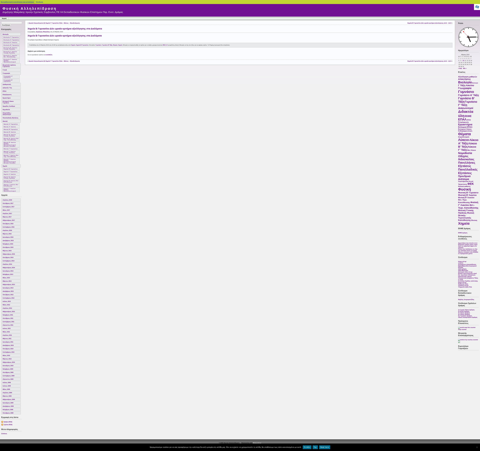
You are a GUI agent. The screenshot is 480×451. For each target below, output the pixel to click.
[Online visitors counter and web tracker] (459, 342)
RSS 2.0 (165, 45)
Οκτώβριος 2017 (8, 203)
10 (463, 60)
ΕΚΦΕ (468, 116)
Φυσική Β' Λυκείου (10, 132)
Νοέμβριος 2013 (8, 274)
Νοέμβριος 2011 (8, 315)
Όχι (315, 447)
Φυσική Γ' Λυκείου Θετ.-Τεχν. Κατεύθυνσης (468, 205)
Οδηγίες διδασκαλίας (466, 158)
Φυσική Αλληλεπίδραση (29, 9)
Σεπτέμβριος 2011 (8, 321)
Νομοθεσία (6, 109)
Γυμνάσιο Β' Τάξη (107, 45)
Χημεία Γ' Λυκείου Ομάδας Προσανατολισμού (10, 190)
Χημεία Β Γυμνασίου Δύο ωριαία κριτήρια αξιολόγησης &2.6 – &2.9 (429, 23)
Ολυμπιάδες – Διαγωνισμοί (7, 113)
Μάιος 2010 (6, 355)
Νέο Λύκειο (471, 150)
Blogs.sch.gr (257, 443)
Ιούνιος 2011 (7, 328)
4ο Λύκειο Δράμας (464, 314)
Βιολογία (5, 34)
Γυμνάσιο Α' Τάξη (468, 95)
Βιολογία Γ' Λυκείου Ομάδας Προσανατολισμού (10, 61)
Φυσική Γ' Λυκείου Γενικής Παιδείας (10, 152)
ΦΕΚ (471, 183)
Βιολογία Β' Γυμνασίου (11, 45)
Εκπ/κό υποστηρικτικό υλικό (467, 273)
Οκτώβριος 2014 (8, 257)
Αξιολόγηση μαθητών (467, 77)
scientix (460, 263)
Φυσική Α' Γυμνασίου (11, 124)
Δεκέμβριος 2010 (8, 345)
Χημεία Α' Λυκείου (10, 174)
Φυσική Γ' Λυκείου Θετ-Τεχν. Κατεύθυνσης (11, 156)
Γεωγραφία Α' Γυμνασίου (8, 77)
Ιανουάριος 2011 (8, 342)
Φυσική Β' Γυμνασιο (468, 192)
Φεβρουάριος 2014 (9, 267)
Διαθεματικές (7, 84)
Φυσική (5, 121)
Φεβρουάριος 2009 (9, 399)
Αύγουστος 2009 (8, 379)
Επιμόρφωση (7, 94)
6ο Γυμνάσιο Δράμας (465, 316)
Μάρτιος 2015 (7, 250)
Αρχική (4, 18)
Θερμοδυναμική (463, 137)
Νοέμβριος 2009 (8, 369)
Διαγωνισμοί (465, 108)
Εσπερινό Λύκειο (465, 129)
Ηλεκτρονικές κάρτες (465, 276)
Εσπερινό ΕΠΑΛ (465, 127)
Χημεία (5, 166)
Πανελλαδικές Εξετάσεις (10, 118)
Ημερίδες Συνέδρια (9, 106)
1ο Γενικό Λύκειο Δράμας (466, 310)
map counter (462, 329)
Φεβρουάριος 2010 (9, 362)
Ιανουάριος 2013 (8, 288)
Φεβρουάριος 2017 (9, 220)
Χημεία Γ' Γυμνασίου (10, 171)
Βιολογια (475, 83)
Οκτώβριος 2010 (8, 348)
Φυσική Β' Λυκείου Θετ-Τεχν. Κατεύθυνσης (11, 139)
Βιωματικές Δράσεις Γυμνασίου (9, 65)
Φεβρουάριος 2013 (9, 284)
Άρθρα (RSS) (8, 422)
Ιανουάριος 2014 (8, 271)
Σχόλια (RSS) (8, 424)
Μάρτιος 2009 (7, 396)
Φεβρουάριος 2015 (9, 254)
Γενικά (5, 70)
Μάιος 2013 (6, 277)
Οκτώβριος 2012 (8, 294)
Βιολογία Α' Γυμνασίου (11, 40)
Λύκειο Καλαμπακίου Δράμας (467, 317)
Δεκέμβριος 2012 (8, 291)
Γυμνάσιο (466, 92)
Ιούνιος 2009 (7, 386)
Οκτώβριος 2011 (8, 318)
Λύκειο (463, 140)
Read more (324, 447)
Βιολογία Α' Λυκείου (10, 42)
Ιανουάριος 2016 (8, 237)
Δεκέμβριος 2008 (8, 406)
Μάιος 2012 (6, 305)
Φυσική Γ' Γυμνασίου (11, 148)
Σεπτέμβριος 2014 (8, 261)
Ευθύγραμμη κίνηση (465, 131)
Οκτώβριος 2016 (8, 223)
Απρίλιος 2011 (7, 335)
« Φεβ (460, 68)
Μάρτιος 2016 (7, 234)
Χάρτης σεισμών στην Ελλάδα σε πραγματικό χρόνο (468, 252)
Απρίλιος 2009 (7, 392)
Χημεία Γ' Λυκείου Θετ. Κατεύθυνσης (11, 185)
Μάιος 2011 (6, 332)
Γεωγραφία (6, 73)
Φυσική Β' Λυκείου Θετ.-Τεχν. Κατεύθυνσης (466, 199)
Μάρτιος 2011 (7, 338)
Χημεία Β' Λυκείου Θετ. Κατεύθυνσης (11, 181)
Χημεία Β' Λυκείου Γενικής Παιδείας (10, 177)
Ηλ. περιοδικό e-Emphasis (466, 275)
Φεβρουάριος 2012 (9, 311)
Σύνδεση (4, 433)
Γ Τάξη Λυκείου (466, 85)
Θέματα (464, 134)
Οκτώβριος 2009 (8, 372)
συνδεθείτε (48, 54)
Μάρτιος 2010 (7, 359)
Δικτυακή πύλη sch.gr (465, 272)
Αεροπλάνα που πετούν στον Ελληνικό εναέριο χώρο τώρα (467, 243)
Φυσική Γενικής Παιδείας (466, 211)
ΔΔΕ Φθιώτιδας (463, 270)
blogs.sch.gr (462, 261)
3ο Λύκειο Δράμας (464, 313)
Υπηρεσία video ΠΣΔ (465, 287)
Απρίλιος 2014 (7, 264)
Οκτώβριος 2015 (8, 247)
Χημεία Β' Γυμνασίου (11, 169)
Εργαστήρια (465, 124)
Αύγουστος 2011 (8, 325)
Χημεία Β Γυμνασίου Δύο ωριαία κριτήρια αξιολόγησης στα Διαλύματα (65, 28)
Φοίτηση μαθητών (464, 186)
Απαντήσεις (464, 79)
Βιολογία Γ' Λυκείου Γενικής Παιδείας (10, 52)
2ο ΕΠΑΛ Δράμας (464, 311)
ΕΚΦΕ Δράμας (463, 233)
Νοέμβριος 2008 (8, 409)
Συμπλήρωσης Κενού (465, 181)
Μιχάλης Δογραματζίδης (466, 299)
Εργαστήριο (7, 98)
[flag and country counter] (468, 339)
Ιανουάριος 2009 (8, 403)
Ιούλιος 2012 (7, 301)
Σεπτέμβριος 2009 (8, 376)
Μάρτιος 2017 (7, 217)
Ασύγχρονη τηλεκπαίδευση (467, 264)
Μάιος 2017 (6, 210)
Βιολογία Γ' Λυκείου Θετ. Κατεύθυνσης (10, 56)
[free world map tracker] (467, 327)
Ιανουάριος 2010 (8, 365)
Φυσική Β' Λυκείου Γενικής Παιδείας (10, 135)
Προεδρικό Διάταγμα (464, 177)
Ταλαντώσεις (462, 184)
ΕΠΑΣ (469, 120)
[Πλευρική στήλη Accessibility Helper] (477, 7)
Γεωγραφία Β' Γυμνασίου (8, 81)
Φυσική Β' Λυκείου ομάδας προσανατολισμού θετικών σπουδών (10, 144)
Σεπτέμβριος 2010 (8, 352)
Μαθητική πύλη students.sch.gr (463, 284)
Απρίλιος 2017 (7, 213)
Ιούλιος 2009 (7, 382)
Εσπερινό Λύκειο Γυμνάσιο (8, 102)
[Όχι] (477, 447)
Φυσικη (474, 220)
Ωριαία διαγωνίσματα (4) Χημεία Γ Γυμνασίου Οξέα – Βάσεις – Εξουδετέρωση (54, 23)
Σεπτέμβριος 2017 (8, 206)
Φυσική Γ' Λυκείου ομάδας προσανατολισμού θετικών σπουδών (10, 161)
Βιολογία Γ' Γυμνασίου (11, 37)
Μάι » (464, 68)
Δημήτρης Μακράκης (43, 31)
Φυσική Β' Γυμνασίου (11, 129)
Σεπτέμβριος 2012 (8, 298)
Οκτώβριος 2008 (8, 413)
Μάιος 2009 (6, 389)
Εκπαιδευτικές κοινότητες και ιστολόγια (17, 2)
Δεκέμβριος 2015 (8, 240)
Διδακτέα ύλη (7, 88)
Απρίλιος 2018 (7, 200)
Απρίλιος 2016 (7, 230)
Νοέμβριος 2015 (8, 244)
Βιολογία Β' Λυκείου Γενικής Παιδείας (10, 48)
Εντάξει (307, 447)
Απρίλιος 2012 (7, 308)
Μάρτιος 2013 (7, 281)
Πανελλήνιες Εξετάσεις (466, 164)
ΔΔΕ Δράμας (462, 269)
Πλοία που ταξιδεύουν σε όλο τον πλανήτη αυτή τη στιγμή (467, 249)
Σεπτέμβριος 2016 (8, 227)
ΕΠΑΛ (4, 91)
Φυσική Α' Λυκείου (10, 126)
